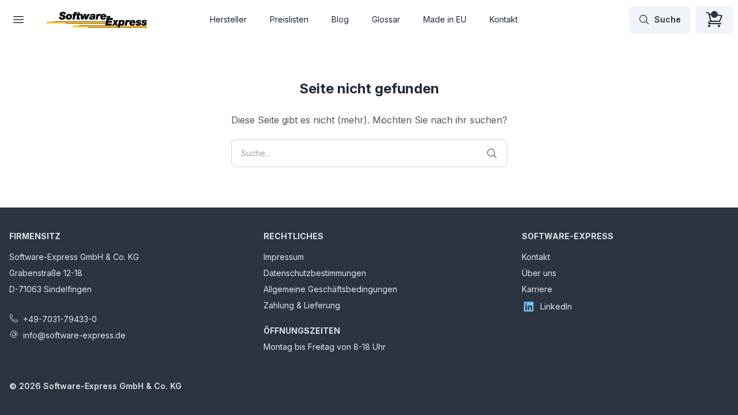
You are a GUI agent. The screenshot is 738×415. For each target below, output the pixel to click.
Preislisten (289, 19)
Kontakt (504, 19)
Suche (667, 19)
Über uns (539, 273)
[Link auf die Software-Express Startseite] (97, 19)
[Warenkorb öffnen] (714, 19)
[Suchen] (492, 153)
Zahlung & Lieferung (301, 305)
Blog (340, 19)
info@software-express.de (74, 335)
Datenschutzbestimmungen (314, 273)
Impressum (283, 257)
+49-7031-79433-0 (60, 319)
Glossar (386, 19)
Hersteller (228, 19)
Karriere (537, 289)
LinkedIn (556, 306)
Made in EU (444, 19)
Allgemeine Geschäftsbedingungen (330, 289)
